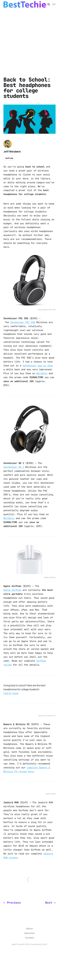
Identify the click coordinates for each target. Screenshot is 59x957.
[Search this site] (49, 4)
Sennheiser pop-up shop (38, 365)
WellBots (41, 373)
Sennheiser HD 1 (13, 467)
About (29, 928)
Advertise (29, 933)
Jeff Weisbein (12, 151)
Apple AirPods (12, 590)
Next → (50, 902)
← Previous (12, 902)
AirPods (9, 158)
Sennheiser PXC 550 (22, 322)
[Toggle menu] (54, 4)
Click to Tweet (10, 693)
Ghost (44, 944)
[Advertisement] (29, 39)
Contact (29, 937)
